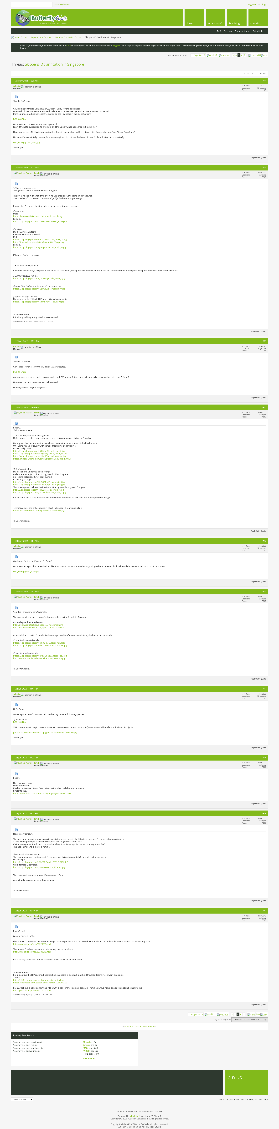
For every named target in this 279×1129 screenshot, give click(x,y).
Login (264, 4)
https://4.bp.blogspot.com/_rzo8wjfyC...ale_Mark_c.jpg (39, 278)
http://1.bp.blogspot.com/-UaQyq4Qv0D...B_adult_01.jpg (40, 453)
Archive (258, 1099)
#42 (264, 167)
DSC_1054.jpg (19, 722)
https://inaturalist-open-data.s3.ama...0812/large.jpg (38, 242)
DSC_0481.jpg (33, 142)
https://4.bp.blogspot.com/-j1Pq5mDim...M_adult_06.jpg (39, 247)
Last (259, 55)
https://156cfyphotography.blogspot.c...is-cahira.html (38, 980)
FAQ (219, 31)
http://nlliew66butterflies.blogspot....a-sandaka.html (38, 627)
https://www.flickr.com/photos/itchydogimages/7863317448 (42, 793)
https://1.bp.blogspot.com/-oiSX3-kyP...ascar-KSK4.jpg (39, 642)
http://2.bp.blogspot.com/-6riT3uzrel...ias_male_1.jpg (38, 489)
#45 (264, 540)
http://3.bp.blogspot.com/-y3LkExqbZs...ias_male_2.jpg (39, 492)
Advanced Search (62, 4)
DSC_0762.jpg (32, 571)
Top (264, 1019)
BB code (87, 1042)
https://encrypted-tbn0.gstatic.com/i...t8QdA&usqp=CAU (40, 982)
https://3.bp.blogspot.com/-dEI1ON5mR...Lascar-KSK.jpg (40, 645)
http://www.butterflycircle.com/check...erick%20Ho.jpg (39, 658)
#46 (264, 591)
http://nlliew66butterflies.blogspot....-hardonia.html (38, 624)
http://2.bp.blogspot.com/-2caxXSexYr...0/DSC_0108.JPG (40, 221)
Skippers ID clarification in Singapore (54, 64)
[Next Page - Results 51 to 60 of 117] (252, 55)
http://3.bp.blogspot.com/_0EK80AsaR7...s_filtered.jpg (39, 867)
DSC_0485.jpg (19, 142)
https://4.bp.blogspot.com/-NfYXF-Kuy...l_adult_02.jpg (38, 301)
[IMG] (85, 1048)
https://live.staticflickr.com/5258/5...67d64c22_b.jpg (37, 216)
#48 (264, 757)
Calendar (227, 31)
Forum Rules (89, 1058)
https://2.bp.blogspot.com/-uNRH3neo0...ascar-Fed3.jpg (40, 655)
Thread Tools (249, 73)
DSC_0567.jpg (19, 371)
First (215, 55)
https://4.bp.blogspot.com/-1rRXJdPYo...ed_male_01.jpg (39, 456)
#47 (264, 688)
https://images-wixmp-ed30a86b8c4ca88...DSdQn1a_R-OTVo (42, 458)
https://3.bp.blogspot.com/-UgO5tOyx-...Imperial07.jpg (39, 288)
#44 (264, 407)
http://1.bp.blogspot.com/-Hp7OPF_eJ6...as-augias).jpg (39, 482)
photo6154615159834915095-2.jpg (29, 732)
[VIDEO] (86, 1050)
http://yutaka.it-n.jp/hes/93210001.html (32, 990)
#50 (264, 910)
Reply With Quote (258, 157)
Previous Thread (132, 1026)
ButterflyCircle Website (241, 1099)
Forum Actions (242, 31)
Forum (24, 37)
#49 (264, 813)
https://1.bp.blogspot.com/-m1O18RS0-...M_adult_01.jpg (40, 239)
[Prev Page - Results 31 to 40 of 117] (224, 55)
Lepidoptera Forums (41, 37)
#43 (264, 341)
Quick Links (258, 31)
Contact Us (223, 1099)
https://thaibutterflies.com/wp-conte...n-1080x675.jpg (38, 510)
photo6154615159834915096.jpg (61, 732)
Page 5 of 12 (199, 55)
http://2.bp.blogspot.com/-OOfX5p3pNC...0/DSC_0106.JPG (40, 862)
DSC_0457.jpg (19, 119)
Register (252, 4)
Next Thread (149, 1026)
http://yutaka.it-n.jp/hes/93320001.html (32, 944)
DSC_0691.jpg (19, 571)
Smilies (86, 1044)
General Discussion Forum (68, 37)
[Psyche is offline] (23, 173)
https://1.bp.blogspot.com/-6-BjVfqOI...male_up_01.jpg (39, 450)
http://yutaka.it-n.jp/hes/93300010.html (32, 951)
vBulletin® (135, 1116)
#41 (264, 80)
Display (262, 73)
